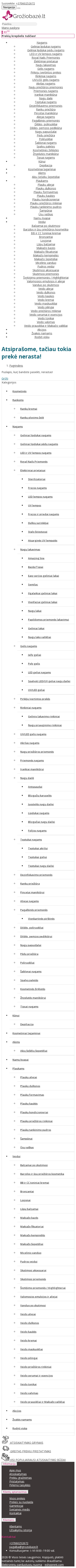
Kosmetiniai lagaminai (42, 169)
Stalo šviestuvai (37, 531)
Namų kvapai (42, 218)
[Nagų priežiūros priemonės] (24, 20)
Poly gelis (34, 663)
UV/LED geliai (36, 690)
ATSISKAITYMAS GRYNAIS (26, 1442)
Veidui (16, 1156)
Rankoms (18, 400)
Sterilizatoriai (36, 479)
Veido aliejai (45, 288)
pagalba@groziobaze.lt (23, 1547)
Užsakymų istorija (20, 1530)
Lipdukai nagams (38, 813)
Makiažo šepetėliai (45, 259)
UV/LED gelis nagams (45, 80)
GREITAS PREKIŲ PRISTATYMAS (30, 1451)
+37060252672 (25, 3)
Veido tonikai (46, 318)
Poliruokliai (46, 139)
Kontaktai (15, 1513)
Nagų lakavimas (46, 65)
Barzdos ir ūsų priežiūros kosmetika (45, 229)
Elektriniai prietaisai (46, 61)
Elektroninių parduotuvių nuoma (22, 1564)
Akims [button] (42, 173)
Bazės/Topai (35, 567)
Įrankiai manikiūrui (45, 94)
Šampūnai (46, 210)
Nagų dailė (46, 98)
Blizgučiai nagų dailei (41, 822)
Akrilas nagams (45, 83)
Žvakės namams (42, 333)
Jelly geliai (34, 655)
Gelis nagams (45, 69)
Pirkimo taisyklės (19, 1485)
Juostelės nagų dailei (41, 804)
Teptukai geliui (37, 857)
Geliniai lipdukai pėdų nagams (46, 50)
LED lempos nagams (40, 496)
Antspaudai (35, 786)
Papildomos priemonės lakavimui (48, 619)
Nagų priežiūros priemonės (46, 87)
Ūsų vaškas (46, 214)
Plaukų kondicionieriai (45, 199)
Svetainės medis (19, 1509)
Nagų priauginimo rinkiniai (45, 725)
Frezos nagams (37, 488)
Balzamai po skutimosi (46, 226)
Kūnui (15, 1015)
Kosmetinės (19, 391)
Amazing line (36, 558)
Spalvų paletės (46, 146)
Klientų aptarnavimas (15, 1491)
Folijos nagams (37, 830)
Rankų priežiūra (46, 109)
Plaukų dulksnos (46, 188)
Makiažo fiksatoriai (46, 251)
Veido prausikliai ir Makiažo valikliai (46, 326)
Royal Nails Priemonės (46, 57)
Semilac (33, 584)
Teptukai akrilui (38, 848)
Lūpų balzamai (46, 244)
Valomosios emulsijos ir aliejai (46, 281)
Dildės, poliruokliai (45, 124)
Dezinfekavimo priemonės (45, 106)
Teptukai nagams (46, 102)
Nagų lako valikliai (39, 637)
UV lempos (34, 505)
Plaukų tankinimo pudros (46, 207)
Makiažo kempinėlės (46, 255)
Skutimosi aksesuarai (46, 270)
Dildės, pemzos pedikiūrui (46, 128)
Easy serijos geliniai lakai (43, 575)
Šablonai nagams (46, 143)
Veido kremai (46, 300)
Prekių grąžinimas (20, 1478)
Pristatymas (16, 1481)
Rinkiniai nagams (45, 76)
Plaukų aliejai (46, 184)
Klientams (8, 1520)
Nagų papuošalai (46, 131)
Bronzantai (46, 237)
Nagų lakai (35, 611)
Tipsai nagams (46, 157)
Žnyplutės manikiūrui (46, 154)
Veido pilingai (46, 307)
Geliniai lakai (36, 628)
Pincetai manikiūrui (46, 113)
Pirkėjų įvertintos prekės (46, 72)
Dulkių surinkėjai (38, 523)
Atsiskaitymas (18, 1474)
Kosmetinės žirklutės (46, 150)
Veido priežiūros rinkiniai (46, 311)
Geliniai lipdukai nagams (46, 46)
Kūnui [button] (41, 161)
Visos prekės (17, 1498)
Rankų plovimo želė (32, 417)
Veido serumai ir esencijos (45, 314)
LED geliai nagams (39, 672)
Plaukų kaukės (46, 196)
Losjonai (45, 240)
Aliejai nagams (46, 117)
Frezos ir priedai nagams (43, 514)
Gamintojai (16, 1506)
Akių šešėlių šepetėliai (46, 177)
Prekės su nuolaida (21, 1502)
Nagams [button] (42, 42)
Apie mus (15, 1470)
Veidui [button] (42, 222)
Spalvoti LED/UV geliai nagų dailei (49, 681)
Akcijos (41, 329)
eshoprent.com (54, 1564)
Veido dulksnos (45, 292)
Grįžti (5, 378)
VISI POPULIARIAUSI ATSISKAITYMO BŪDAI (37, 1460)
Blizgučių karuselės (40, 795)
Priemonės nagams (46, 91)
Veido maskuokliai (45, 303)
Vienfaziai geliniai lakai (42, 602)
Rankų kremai (28, 409)
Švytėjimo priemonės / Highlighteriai (46, 277)
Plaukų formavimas (46, 192)
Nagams (17, 426)
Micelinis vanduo (45, 263)
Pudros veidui (45, 266)
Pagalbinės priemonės (46, 120)
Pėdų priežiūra (46, 135)
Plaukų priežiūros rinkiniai (46, 203)
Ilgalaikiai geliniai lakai (42, 593)
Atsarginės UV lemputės (42, 540)
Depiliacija (45, 165)
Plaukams (18, 1068)
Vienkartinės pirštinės (41, 918)
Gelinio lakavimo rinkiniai (44, 716)
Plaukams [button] (42, 181)
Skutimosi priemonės (46, 274)
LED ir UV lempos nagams (45, 54)
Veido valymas (46, 322)
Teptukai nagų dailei (41, 866)
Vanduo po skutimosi (46, 285)
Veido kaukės (46, 296)
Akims (16, 1042)
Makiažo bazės (45, 248)
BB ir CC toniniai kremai (46, 233)
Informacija (9, 1463)
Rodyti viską (41, 337)
